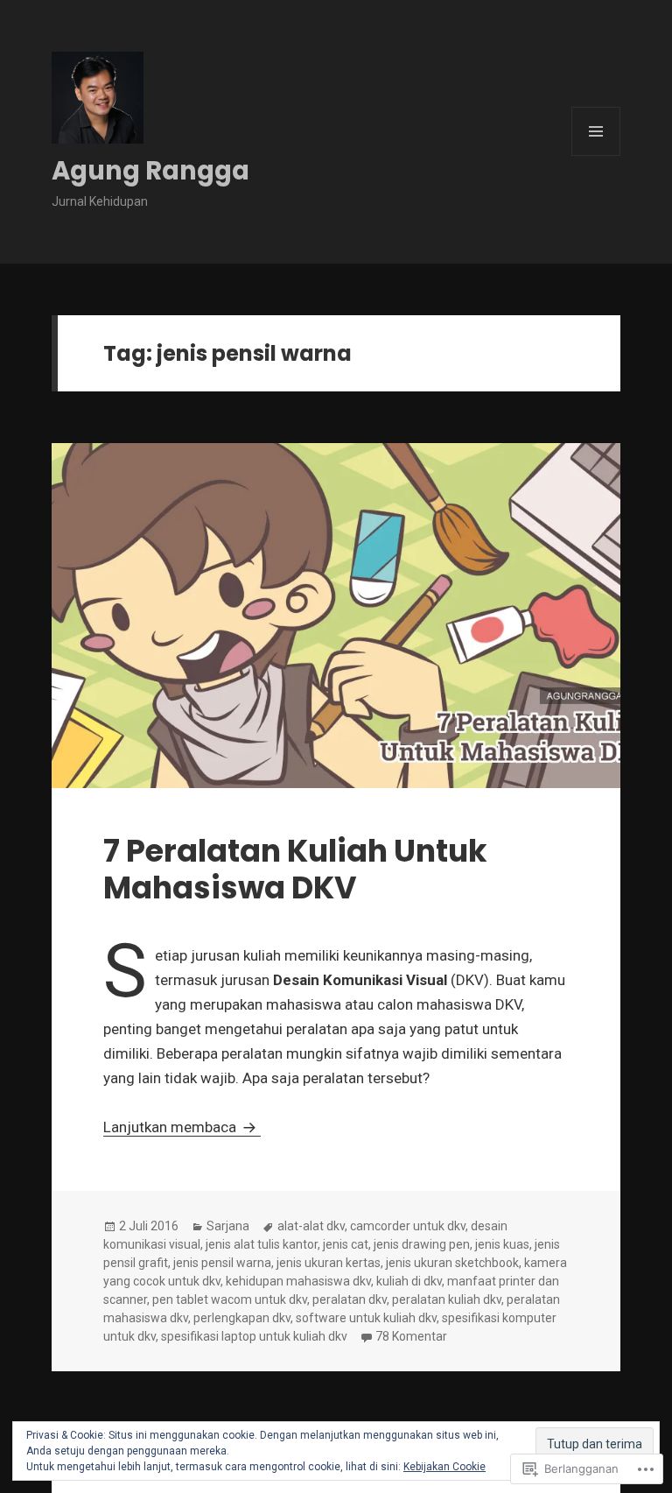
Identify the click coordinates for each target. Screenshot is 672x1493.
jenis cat (345, 1244)
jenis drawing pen (422, 1244)
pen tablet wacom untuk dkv (229, 1299)
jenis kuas (502, 1244)
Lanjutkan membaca (171, 1127)
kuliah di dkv (409, 1281)
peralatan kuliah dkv (446, 1299)
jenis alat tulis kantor (262, 1244)
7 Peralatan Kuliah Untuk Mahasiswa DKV (295, 869)
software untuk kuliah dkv (366, 1318)
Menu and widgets (596, 155)
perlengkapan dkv (241, 1318)
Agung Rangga (150, 170)
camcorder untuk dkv (408, 1226)
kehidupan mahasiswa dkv (298, 1281)
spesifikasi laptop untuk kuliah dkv (254, 1336)
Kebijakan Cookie (444, 1467)
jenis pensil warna (222, 1263)
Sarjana (227, 1226)
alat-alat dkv (311, 1226)
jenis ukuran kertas (328, 1263)
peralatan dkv (349, 1299)
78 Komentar (411, 1336)
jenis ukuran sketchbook (452, 1263)
